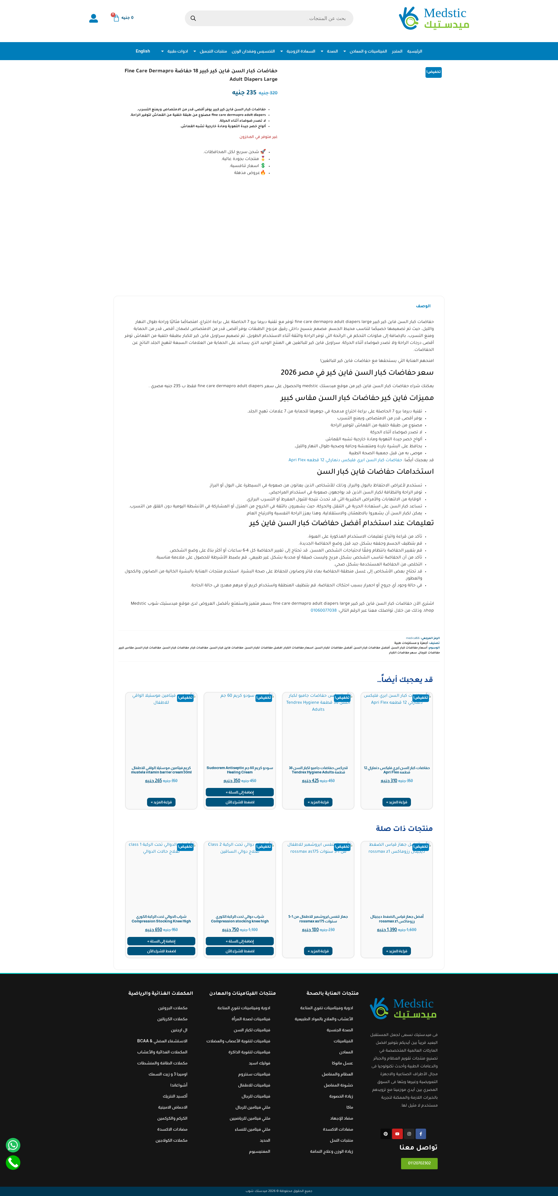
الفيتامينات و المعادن (368, 51)
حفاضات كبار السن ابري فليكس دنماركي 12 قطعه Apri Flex (345, 460)
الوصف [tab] (423, 306)
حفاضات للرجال (429, 653)
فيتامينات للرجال (256, 1096)
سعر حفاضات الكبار (403, 653)
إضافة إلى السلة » (240, 792)
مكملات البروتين (172, 1007)
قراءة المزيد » (396, 802)
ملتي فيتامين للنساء (252, 1129)
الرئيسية (414, 51)
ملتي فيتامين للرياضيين (250, 1118)
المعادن (346, 1052)
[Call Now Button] (13, 1162)
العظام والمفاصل (337, 1074)
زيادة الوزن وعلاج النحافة (331, 1151)
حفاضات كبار (199, 648)
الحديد (265, 1140)
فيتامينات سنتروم (254, 1074)
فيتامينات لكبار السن (252, 1030)
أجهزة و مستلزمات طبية (411, 643)
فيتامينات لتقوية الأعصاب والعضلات (238, 1041)
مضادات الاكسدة (338, 1129)
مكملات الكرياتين (172, 1019)
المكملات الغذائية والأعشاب (162, 1052)
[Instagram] (409, 1134)
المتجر (397, 51)
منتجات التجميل (213, 51)
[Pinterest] (385, 1134)
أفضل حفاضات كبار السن (372, 648)
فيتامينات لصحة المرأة (251, 1019)
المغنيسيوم (259, 1151)
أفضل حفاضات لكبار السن (333, 648)
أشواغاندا (178, 1085)
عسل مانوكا (342, 1063)
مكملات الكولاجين (171, 1140)
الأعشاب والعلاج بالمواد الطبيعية (324, 1019)
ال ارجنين (179, 1030)
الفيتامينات (343, 1041)
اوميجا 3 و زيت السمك (168, 1074)
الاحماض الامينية (172, 1107)
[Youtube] (397, 1134)
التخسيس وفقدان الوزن (253, 51)
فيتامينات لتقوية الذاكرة (249, 1052)
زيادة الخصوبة (341, 1096)
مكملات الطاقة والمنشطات (162, 1063)
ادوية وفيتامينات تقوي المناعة (326, 1007)
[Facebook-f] (421, 1134)
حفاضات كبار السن (175, 648)
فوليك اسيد (259, 1063)
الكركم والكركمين (172, 1118)
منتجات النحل (341, 1140)
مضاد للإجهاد (341, 1118)
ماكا (349, 1107)
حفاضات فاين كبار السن (226, 648)
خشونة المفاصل (338, 1085)
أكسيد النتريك (175, 1096)
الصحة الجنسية (340, 1030)
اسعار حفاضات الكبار (298, 648)
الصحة (332, 51)
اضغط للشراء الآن (240, 802)
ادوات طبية (177, 51)
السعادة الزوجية (301, 51)
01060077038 (324, 611)
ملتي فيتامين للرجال (252, 1107)
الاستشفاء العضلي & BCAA (162, 1041)
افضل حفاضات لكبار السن (263, 648)
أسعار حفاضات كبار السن (409, 648)
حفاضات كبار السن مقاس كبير (140, 648)
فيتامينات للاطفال (254, 1085)
